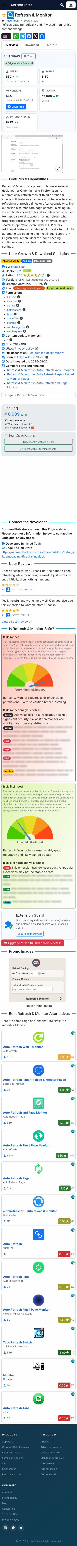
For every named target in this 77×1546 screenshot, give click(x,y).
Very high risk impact (29, 288)
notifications (14, 309)
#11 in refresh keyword (19, 427)
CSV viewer (47, 1463)
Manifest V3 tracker (52, 1457)
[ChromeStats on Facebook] (13, 1527)
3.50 (31, 275)
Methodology (9, 1497)
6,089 (17, 414)
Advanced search (51, 1447)
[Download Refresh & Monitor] (20, 99)
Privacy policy (25, 348)
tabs (9, 314)
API (4, 1463)
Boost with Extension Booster (40, 448)
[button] (4, 4)
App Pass (7, 1441)
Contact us (8, 1508)
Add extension (49, 1468)
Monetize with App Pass (40, 441)
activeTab (13, 318)
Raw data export (11, 1474)
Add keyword (48, 1474)
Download (32, 45)
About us (7, 1492)
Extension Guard (11, 1452)
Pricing (45, 1441)
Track (30, 56)
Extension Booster (12, 1457)
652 (19, 271)
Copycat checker (51, 1452)
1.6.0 (21, 279)
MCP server (9, 1468)
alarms (11, 305)
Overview (11, 45)
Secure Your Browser (30, 933)
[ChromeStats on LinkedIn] (5, 1527)
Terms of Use (10, 1514)
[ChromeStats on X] (21, 1527)
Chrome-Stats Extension (16, 1447)
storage (11, 322)
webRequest (14, 331)
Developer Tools (42, 260)
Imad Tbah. (12, 20)
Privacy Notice (10, 1519)
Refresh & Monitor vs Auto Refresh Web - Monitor (40, 370)
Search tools (31, 20)
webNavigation (16, 327)
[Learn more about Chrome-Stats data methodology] (47, 357)
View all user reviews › (16, 621)
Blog (4, 1503)
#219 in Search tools (16, 424)
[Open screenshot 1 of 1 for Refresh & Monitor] (32, 154)
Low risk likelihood (60, 288)
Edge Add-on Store (18, 63)
